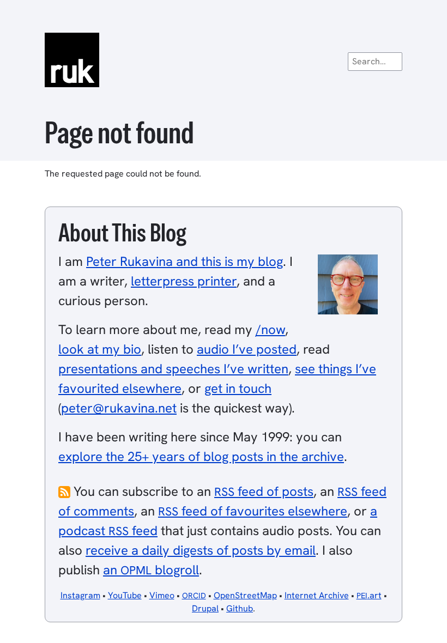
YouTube (125, 595)
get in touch (237, 388)
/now (270, 329)
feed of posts (263, 491)
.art (369, 595)
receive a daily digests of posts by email (201, 550)
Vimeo (161, 595)
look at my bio (99, 349)
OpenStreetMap (245, 595)
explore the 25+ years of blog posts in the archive (201, 456)
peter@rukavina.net (119, 407)
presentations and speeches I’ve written (173, 368)
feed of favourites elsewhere (252, 510)
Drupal (205, 608)
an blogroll (151, 569)
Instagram (80, 595)
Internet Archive (317, 595)
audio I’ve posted (247, 349)
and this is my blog (184, 261)
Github (239, 608)
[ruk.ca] (223, 60)
